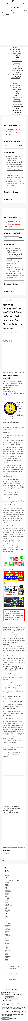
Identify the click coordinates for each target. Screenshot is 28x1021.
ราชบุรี (8, 929)
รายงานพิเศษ (17, 76)
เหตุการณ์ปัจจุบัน (17, 68)
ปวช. (6, 913)
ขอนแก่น (6, 884)
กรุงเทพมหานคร (13, 880)
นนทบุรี (6, 894)
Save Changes (13, 1018)
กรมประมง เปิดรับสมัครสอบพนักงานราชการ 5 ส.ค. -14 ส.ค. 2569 (15, 171)
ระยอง (6, 929)
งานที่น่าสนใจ (17, 53)
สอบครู (17, 59)
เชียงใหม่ (6, 959)
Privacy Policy (15, 78)
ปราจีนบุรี (6, 902)
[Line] (7, 340)
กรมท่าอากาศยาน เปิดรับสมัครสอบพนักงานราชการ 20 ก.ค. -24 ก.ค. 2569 (15, 183)
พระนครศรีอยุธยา (8, 925)
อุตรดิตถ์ (6, 954)
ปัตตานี (6, 918)
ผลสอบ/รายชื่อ (17, 67)
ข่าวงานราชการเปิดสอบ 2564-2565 (9, 8)
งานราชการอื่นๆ (7, 300)
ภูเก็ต (6, 928)
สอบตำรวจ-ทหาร (17, 61)
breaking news (17, 74)
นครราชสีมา (7, 890)
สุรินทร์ (6, 951)
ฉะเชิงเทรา (7, 885)
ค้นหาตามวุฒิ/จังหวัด (15, 49)
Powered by (11, 1003)
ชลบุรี (6, 887)
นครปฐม (6, 888)
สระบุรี (6, 938)
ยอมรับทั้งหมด (5, 1018)
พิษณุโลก (6, 926)
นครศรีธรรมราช (8, 891)
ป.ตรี (7, 898)
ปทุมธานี (6, 900)
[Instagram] (6, 340)
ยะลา (8, 928)
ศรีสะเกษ (6, 932)
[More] (11, 340)
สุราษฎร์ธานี (7, 950)
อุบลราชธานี (7, 956)
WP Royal (14, 989)
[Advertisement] (14, 356)
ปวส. (6, 916)
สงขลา (6, 934)
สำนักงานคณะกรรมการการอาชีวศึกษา (7, 943)
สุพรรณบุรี (6, 948)
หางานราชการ (16, 51)
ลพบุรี (6, 931)
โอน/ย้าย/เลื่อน (17, 65)
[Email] (13, 847)
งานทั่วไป (17, 55)
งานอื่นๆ (17, 57)
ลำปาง (8, 931)
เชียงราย (6, 957)
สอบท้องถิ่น (17, 63)
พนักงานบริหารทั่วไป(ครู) (7, 921)
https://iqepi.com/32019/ (12, 381)
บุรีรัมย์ (6, 896)
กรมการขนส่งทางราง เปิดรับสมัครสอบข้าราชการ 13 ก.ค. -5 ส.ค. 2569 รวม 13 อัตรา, (15, 177)
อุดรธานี (6, 953)
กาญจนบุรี (7, 882)
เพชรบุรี (6, 960)
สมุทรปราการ (7, 935)
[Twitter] (4, 340)
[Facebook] (4, 847)
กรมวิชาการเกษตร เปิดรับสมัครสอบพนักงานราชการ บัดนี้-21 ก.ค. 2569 (14, 158)
